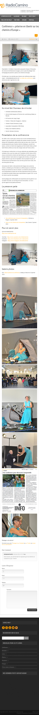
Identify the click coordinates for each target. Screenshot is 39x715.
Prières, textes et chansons (8, 667)
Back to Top (35, 711)
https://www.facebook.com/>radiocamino (18, 239)
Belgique (24, 16)
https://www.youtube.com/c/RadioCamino (17, 237)
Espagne (24, 20)
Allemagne (16, 16)
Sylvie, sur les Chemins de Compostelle (15, 222)
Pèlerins (4, 657)
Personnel (4, 660)
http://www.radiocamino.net (9, 233)
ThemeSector (25, 713)
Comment (9, 589)
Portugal (31, 20)
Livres (3, 654)
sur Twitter (28, 543)
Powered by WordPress (33, 713)
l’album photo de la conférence (12, 272)
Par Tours (17, 20)
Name (3, 568)
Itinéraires (4, 650)
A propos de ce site (6, 16)
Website (4, 582)
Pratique (4, 663)
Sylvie (5, 39)
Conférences (32, 39)
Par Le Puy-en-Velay (6, 20)
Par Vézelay (32, 16)
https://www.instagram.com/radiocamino (18, 240)
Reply (24, 554)
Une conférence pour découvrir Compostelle (16, 218)
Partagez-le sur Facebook (18, 543)
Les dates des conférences (26, 78)
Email (3, 575)
